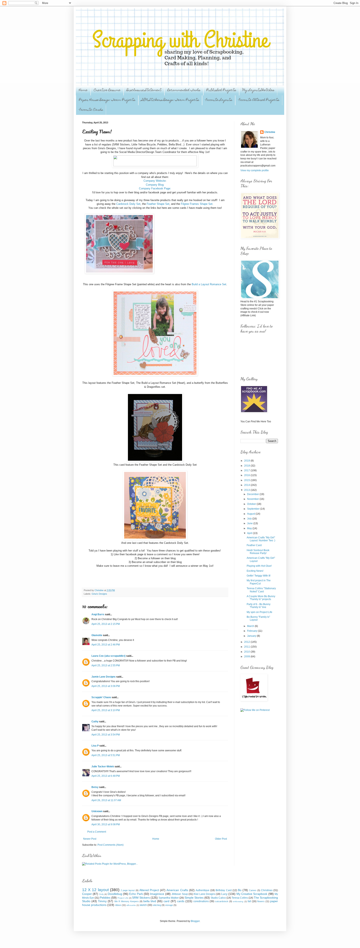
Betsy (95, 787)
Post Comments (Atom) (111, 844)
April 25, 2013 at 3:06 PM (105, 686)
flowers (261, 901)
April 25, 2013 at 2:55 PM (105, 665)
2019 (247, 460)
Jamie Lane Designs (103, 676)
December (253, 494)
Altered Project (149, 890)
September (253, 508)
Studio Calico (218, 897)
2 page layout (128, 890)
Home (83, 90)
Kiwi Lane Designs (204, 894)
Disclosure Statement (144, 90)
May (249, 528)
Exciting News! (255, 570)
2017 (247, 470)
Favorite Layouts (218, 100)
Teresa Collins (240, 897)
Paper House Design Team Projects (107, 100)
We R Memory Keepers (126, 901)
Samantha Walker (169, 897)
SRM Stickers (141, 897)
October (252, 504)
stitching (157, 905)
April (250, 533)
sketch (143, 905)
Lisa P (95, 745)
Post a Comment (96, 831)
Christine (269, 132)
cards (180, 901)
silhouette (131, 905)
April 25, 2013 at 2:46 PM (105, 644)
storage (169, 905)
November (253, 499)
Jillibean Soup (179, 894)
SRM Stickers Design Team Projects (170, 100)
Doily (101, 894)
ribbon (118, 905)
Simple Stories (194, 897)
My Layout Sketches (258, 90)
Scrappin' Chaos (101, 697)
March (251, 626)
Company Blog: (155, 184)
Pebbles (105, 897)
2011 (247, 646)
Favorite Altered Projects (258, 100)
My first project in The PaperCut (259, 582)
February (252, 630)
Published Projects (221, 90)
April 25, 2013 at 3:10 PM (105, 710)
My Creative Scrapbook (252, 893)
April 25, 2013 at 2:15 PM (105, 624)
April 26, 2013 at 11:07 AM (106, 800)
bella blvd (149, 901)
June (250, 523)
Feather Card (254, 545)
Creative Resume (107, 90)
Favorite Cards (91, 110)
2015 (247, 480)
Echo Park (136, 893)
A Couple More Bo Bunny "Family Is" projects (261, 598)
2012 (247, 641)
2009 (247, 656)
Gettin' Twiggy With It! (258, 575)
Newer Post (89, 838)
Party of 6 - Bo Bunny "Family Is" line (258, 606)
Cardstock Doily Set (128, 203)
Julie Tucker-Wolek (102, 766)
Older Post (221, 838)
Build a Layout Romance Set (209, 284)
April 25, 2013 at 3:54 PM (105, 734)
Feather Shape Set (158, 203)
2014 (247, 485)
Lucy (224, 893)
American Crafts (177, 890)
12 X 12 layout (95, 890)
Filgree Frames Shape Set (196, 203)
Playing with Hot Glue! (259, 565)
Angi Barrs (97, 614)
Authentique (202, 890)
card (166, 901)
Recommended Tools (184, 90)
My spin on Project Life (259, 612)
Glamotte (96, 635)
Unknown (96, 811)
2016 (247, 475)
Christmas (266, 890)
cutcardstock (221, 901)
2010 (247, 651)
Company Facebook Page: (155, 188)
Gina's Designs (99, 594)
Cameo (252, 890)
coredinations (201, 901)
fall (249, 901)
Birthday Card (223, 890)
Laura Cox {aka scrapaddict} (108, 655)
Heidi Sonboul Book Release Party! (258, 552)
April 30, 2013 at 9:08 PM (105, 824)
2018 (247, 465)
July (249, 518)
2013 (247, 490)
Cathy (95, 721)
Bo (239, 890)
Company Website (155, 180)
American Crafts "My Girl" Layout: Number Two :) (261, 539)
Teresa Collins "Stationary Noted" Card (261, 590)
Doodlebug (115, 893)
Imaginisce (157, 893)
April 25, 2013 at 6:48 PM (105, 775)
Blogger (195, 921)
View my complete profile (254, 170)
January (252, 635)
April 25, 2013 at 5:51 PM (105, 755)
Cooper (87, 893)
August (251, 513)
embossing (238, 901)
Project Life (123, 898)
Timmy (102, 901)
